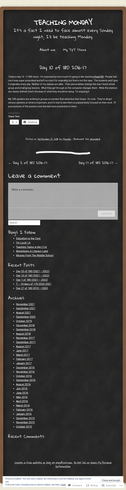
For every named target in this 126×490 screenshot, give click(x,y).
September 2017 (25, 342)
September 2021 (25, 308)
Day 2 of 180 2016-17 (27, 162)
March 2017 (23, 355)
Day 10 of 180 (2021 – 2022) (32, 275)
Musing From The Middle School (34, 255)
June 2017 (22, 350)
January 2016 (24, 414)
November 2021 (25, 304)
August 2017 (23, 346)
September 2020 (25, 316)
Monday (67, 139)
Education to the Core (28, 238)
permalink (95, 139)
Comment (106, 213)
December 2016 (25, 367)
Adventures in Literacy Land (32, 251)
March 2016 (23, 405)
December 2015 (25, 418)
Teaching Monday (63, 22)
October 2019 (24, 321)
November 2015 (25, 422)
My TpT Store (74, 50)
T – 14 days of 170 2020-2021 (33, 284)
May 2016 (22, 397)
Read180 (99, 76)
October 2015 (24, 426)
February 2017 (24, 359)
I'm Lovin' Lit (23, 242)
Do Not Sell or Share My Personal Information (83, 464)
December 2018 (25, 325)
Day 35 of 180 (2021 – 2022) (32, 271)
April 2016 (22, 401)
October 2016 (24, 376)
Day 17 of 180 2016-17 (98, 162)
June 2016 (22, 392)
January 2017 (24, 363)
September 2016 (25, 380)
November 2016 (25, 371)
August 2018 (23, 333)
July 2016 (21, 388)
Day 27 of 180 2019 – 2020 (32, 288)
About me (47, 50)
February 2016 (24, 409)
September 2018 (25, 329)
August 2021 (23, 312)
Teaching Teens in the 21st (31, 247)
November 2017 (25, 338)
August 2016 (23, 384)
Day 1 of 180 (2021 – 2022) (32, 279)
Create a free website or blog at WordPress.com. (43, 462)
